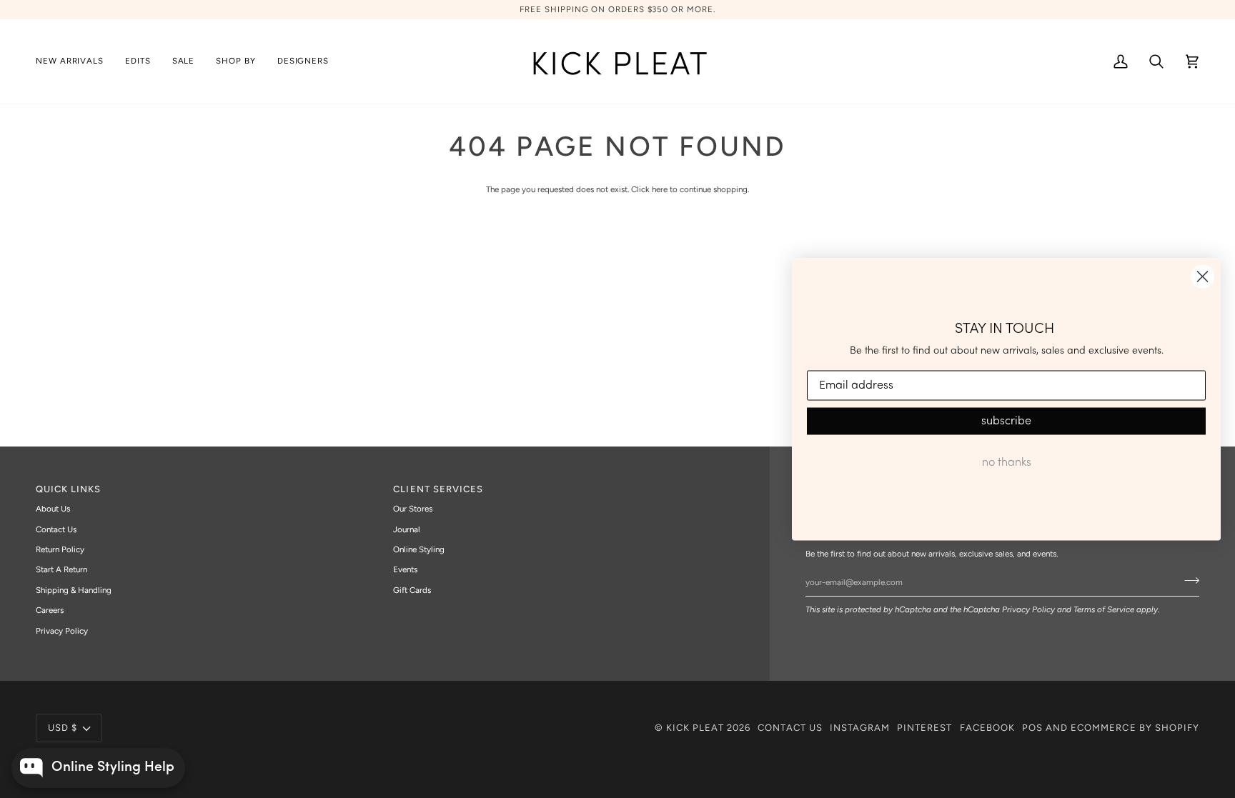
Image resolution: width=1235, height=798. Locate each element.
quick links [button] (68, 489)
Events (405, 569)
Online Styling (419, 549)
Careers (50, 610)
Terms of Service (1103, 609)
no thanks (1006, 463)
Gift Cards (412, 590)
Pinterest (924, 727)
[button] (138, 61)
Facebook (987, 727)
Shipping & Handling (73, 590)
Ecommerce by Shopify (1135, 727)
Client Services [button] (438, 489)
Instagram (860, 727)
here (660, 189)
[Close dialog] (1202, 276)
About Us (53, 509)
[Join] (1187, 580)
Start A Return (61, 569)
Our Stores (412, 509)
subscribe (1006, 421)
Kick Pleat (695, 727)
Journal (406, 529)
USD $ (62, 727)
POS (1032, 727)
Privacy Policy (1028, 609)
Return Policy (60, 549)
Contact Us (56, 529)
